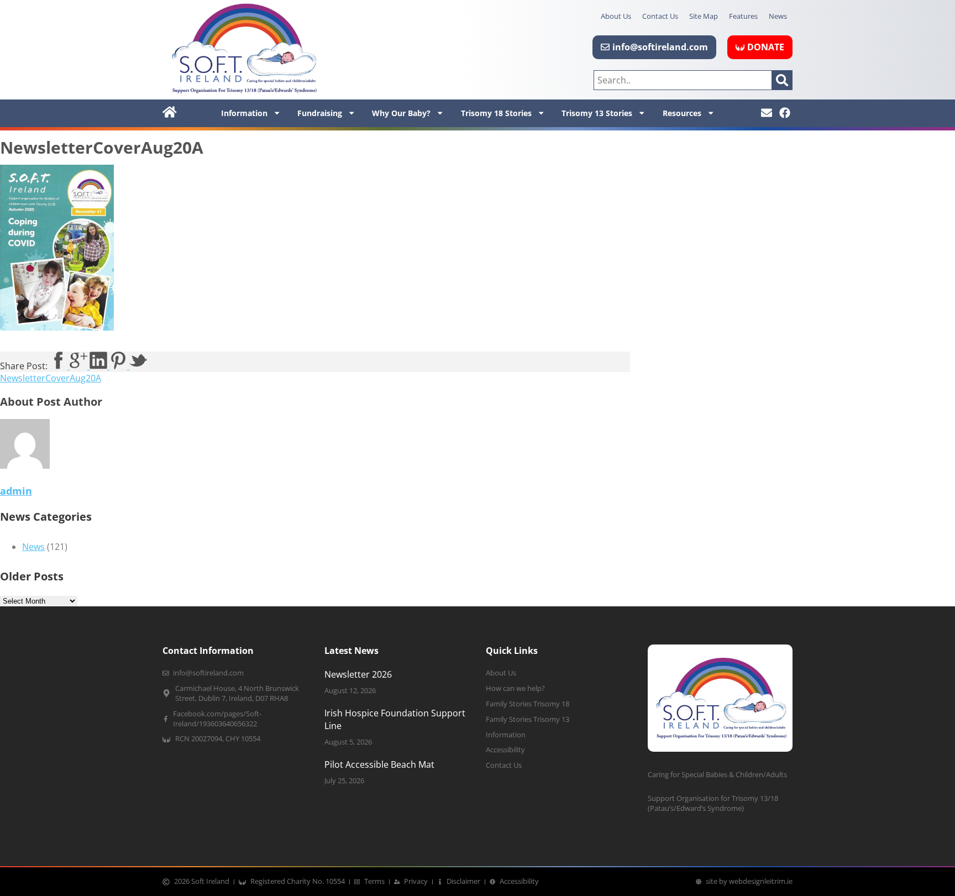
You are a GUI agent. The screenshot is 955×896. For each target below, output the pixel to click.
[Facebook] (785, 112)
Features (743, 16)
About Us (616, 16)
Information (244, 113)
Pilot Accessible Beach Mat (379, 764)
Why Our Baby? (401, 113)
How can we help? (515, 688)
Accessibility (505, 749)
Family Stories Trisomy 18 (527, 704)
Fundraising (319, 113)
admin (16, 490)
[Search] (782, 80)
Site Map (703, 16)
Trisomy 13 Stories (597, 113)
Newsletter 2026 (358, 674)
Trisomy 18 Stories (496, 113)
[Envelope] (766, 112)
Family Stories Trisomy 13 (527, 719)
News (778, 16)
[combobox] (683, 80)
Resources (682, 113)
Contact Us (660, 16)
